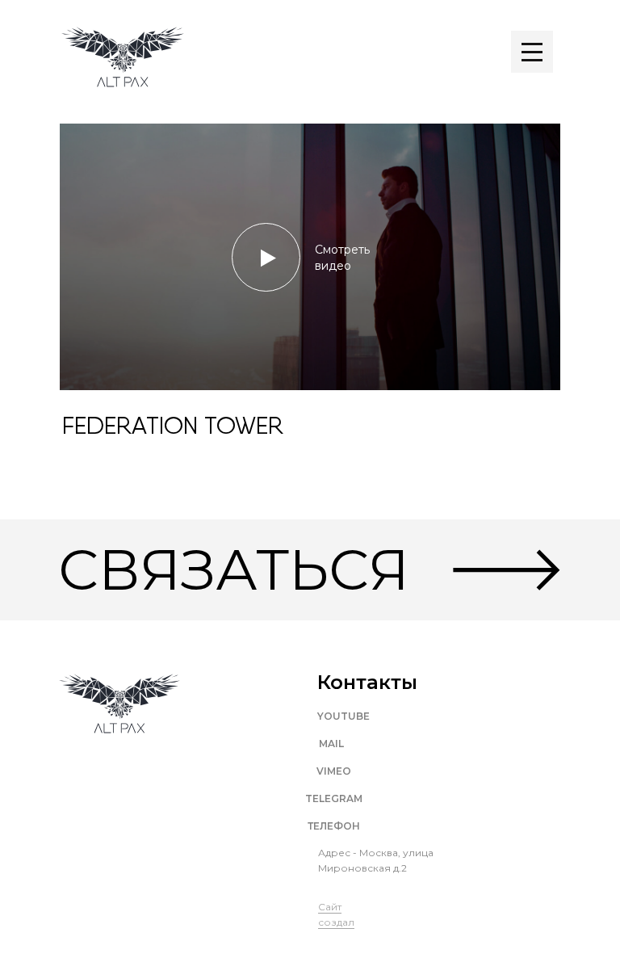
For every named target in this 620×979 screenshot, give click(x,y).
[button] (310, 257)
